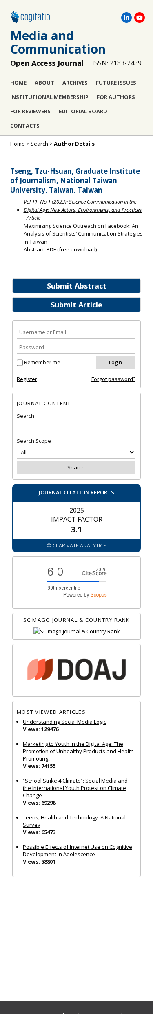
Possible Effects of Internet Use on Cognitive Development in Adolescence (77, 850)
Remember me (42, 362)
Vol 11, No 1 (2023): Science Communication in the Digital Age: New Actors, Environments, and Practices (83, 205)
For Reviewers (30, 111)
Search (39, 143)
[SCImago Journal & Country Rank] (76, 631)
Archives (75, 82)
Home (18, 82)
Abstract (34, 249)
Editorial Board (83, 111)
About (44, 82)
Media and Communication (58, 42)
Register (27, 379)
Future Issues (116, 82)
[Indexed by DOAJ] (76, 670)
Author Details (74, 143)
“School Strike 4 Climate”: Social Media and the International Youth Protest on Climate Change (75, 788)
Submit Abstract (76, 286)
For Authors (116, 97)
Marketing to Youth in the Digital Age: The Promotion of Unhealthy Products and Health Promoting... (78, 751)
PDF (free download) (72, 249)
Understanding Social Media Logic (64, 721)
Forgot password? (113, 379)
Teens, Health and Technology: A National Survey (74, 821)
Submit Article (76, 305)
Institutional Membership (49, 97)
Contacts (25, 125)
